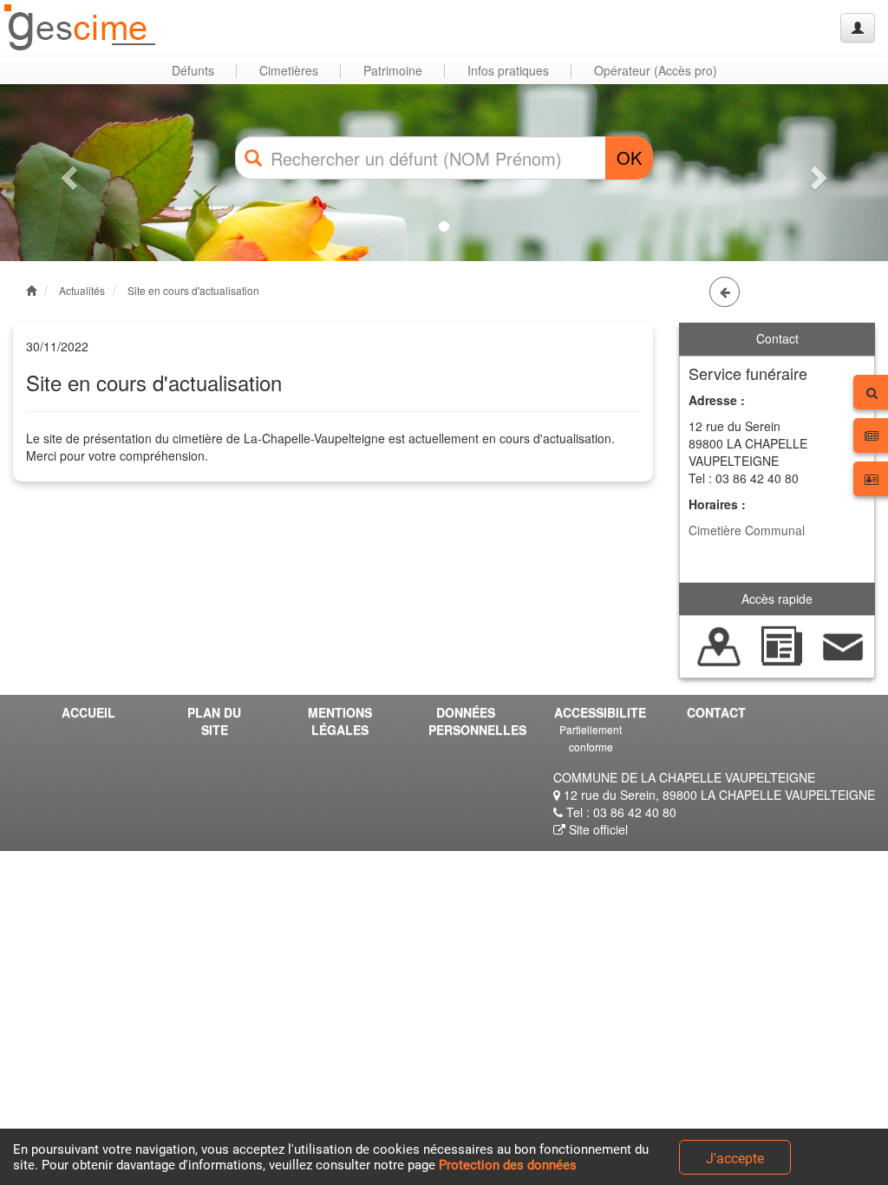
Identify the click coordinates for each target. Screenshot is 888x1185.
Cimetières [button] (288, 70)
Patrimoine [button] (392, 70)
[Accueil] (80, 28)
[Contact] (843, 644)
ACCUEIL (88, 712)
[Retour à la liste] (724, 292)
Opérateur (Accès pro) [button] (655, 70)
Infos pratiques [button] (508, 70)
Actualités (82, 290)
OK (629, 157)
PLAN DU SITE (214, 721)
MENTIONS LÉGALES (340, 721)
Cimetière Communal (747, 530)
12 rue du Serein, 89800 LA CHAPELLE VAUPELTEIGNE (717, 794)
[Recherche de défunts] (719, 644)
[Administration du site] (857, 28)
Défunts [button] (193, 70)
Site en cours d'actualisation (193, 290)
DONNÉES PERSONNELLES (471, 721)
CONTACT (716, 712)
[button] (67, 172)
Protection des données (508, 1165)
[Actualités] (781, 644)
